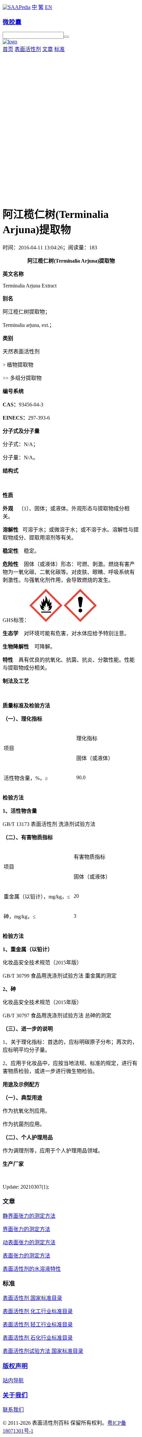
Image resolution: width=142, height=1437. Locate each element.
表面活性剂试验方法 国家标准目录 (43, 1351)
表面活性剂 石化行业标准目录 (38, 1338)
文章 (47, 49)
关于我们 (15, 1395)
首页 (8, 49)
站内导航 (13, 1380)
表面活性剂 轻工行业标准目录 (38, 1324)
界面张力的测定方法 (26, 1229)
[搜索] (66, 37)
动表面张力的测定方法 (29, 1242)
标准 (59, 49)
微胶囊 (12, 22)
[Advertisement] (71, 127)
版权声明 (15, 1365)
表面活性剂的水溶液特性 (32, 1269)
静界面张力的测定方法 (29, 1216)
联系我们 (13, 1409)
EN (48, 7)
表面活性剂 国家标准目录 (32, 1298)
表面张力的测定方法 (26, 1255)
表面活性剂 (28, 49)
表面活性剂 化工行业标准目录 (38, 1311)
